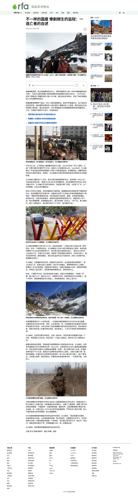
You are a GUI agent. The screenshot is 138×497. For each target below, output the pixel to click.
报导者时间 (31, 453)
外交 (8, 455)
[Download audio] (83, 85)
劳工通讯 (30, 463)
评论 (51, 13)
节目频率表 (74, 460)
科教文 (9, 465)
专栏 (57, 13)
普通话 (51, 450)
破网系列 (94, 458)
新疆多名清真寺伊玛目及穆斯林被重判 (42, 123)
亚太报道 (27, 13)
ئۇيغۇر (50, 468)
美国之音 (94, 475)
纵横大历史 (31, 486)
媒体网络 (9, 473)
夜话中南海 (31, 475)
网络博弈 (30, 468)
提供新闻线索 (74, 465)
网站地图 (94, 468)
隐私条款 (94, 463)
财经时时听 (31, 458)
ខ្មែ (49, 463)
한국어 (51, 458)
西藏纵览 (30, 473)
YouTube (73, 450)
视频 (62, 13)
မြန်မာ (50, 455)
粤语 (50, 453)
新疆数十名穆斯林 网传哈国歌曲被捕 (42, 119)
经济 (8, 458)
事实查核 (75, 13)
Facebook (73, 453)
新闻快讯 (35, 13)
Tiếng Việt (52, 470)
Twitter (72, 455)
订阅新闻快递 (74, 463)
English (51, 473)
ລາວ (50, 460)
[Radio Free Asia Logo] (31, 6)
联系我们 (94, 455)
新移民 (30, 470)
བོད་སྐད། (51, 465)
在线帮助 (94, 453)
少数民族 (9, 475)
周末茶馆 (30, 483)
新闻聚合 (73, 458)
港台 (8, 463)
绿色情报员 (31, 465)
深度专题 (44, 13)
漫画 (68, 13)
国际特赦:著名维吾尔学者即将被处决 (42, 114)
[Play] (30, 85)
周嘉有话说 (31, 481)
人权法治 (9, 468)
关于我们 (94, 450)
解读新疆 (30, 455)
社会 (8, 470)
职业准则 (94, 460)
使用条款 (94, 465)
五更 (29, 450)
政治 (8, 460)
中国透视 (30, 478)
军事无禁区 (31, 460)
